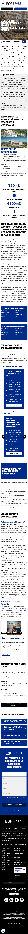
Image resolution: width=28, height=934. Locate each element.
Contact (14, 894)
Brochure (7, 8)
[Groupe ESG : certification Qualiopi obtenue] (20, 871)
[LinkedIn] (11, 900)
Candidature (21, 8)
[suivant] (24, 437)
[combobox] (4, 793)
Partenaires (16, 42)
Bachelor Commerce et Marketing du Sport (14, 374)
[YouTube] (22, 900)
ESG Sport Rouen (6, 866)
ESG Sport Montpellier (7, 859)
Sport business (17, 848)
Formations (6, 42)
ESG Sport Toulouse (6, 867)
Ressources (17, 864)
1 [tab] (13, 411)
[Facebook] (17, 900)
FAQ (24, 42)
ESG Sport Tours (5, 869)
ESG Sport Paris (5, 862)
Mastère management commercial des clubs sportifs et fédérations (13, 422)
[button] (14, 928)
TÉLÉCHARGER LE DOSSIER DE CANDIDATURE (14, 704)
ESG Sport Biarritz (6, 852)
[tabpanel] (14, 389)
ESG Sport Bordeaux (6, 853)
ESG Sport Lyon (5, 857)
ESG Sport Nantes (6, 860)
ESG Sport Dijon (5, 855)
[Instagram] (6, 900)
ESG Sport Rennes (6, 864)
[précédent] (3, 437)
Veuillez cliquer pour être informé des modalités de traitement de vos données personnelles (14, 811)
